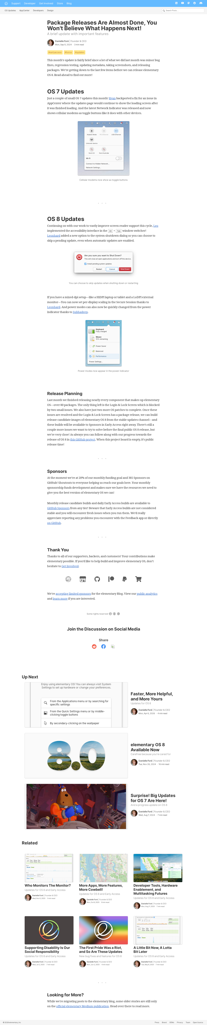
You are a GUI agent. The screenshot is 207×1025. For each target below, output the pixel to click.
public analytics (147, 594)
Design (50, 10)
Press (157, 1022)
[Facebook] (103, 647)
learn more (60, 598)
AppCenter (24, 10)
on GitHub (54, 523)
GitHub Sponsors (58, 508)
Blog (69, 3)
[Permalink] (113, 647)
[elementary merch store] (138, 579)
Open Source (198, 1022)
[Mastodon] (189, 3)
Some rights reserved (98, 613)
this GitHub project (82, 439)
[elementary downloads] (68, 579)
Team (188, 1022)
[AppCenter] (83, 579)
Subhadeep (80, 312)
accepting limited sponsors (73, 594)
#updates (79, 52)
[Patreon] (111, 579)
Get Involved (46, 3)
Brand (164, 1022)
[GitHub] (97, 579)
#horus (68, 52)
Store (60, 3)
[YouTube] (182, 3)
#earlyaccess (55, 52)
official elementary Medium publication (82, 1006)
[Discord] (201, 3)
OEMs (171, 1022)
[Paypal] (125, 579)
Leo (155, 226)
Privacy (180, 1022)
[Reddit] (195, 3)
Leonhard (53, 235)
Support (15, 3)
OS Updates (10, 10)
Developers (38, 10)
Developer (29, 3)
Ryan (112, 98)
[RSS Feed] (176, 3)
